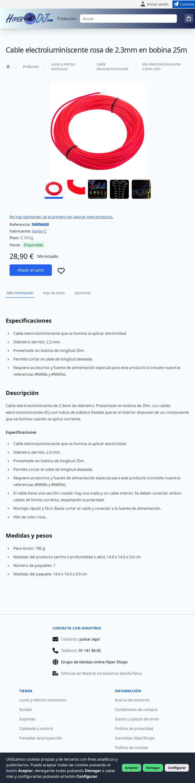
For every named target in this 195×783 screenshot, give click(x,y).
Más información (20, 293)
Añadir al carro (30, 270)
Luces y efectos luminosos (63, 66)
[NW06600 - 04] (119, 189)
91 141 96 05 (90, 650)
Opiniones (82, 293)
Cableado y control (36, 728)
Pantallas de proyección (40, 738)
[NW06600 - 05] (141, 189)
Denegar (153, 767)
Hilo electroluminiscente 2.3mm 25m (161, 66)
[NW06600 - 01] (53, 189)
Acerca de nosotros (132, 700)
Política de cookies (131, 747)
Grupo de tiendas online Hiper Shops (94, 662)
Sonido (25, 709)
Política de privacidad (134, 728)
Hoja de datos (54, 293)
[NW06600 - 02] (75, 189)
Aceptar (131, 767)
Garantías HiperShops (135, 738)
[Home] (8, 66)
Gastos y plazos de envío (137, 719)
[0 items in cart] (189, 18)
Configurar (177, 767)
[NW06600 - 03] (97, 189)
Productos (66, 18)
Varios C (39, 231)
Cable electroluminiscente (112, 66)
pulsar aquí (89, 639)
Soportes (27, 719)
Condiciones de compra (136, 709)
